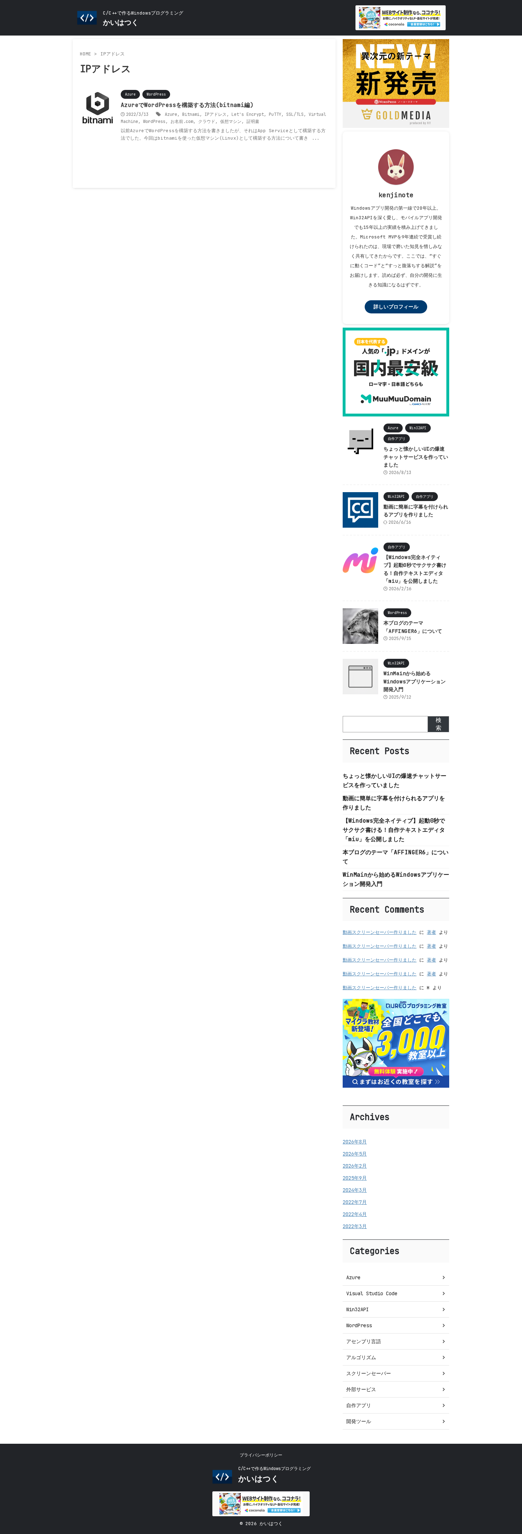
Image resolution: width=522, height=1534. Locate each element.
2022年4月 (355, 1214)
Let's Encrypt (248, 114)
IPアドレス (216, 114)
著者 (431, 932)
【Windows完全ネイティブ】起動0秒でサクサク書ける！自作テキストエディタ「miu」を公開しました (394, 830)
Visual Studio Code (371, 1293)
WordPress (154, 121)
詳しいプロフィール (396, 306)
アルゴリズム (361, 1357)
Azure (171, 114)
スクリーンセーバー (368, 1373)
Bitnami (191, 114)
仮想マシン (230, 121)
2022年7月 (355, 1202)
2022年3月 (355, 1226)
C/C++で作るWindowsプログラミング (274, 1468)
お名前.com (181, 121)
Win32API (357, 1309)
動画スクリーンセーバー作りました (380, 932)
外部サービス (361, 1389)
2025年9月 (355, 1178)
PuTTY (275, 114)
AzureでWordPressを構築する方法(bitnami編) (187, 105)
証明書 (252, 121)
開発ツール (358, 1421)
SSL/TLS (295, 114)
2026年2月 (355, 1166)
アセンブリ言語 (363, 1341)
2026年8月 (355, 1142)
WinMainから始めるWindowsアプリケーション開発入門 (415, 681)
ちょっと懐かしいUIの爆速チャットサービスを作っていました (416, 456)
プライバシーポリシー (261, 1455)
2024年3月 (355, 1190)
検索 (438, 724)
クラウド (206, 121)
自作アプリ (358, 1405)
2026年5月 (355, 1154)
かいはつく (120, 22)
